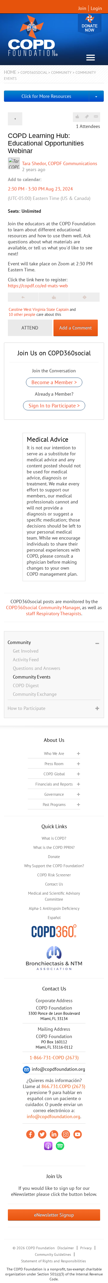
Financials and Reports (54, 784)
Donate (89, 24)
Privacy (86, 1248)
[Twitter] (42, 1134)
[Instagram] (66, 1134)
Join (82, 8)
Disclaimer (65, 1248)
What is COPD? (54, 838)
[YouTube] (77, 1134)
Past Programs (54, 804)
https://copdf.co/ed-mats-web (38, 286)
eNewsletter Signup (54, 1215)
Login (96, 8)
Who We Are (54, 753)
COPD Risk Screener (54, 874)
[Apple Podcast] (48, 1146)
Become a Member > (54, 382)
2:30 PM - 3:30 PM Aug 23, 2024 (40, 189)
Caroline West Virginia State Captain (39, 309)
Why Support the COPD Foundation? (54, 865)
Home (10, 72)
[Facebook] (30, 1134)
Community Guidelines (53, 1254)
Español (54, 917)
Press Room (54, 763)
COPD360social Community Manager (43, 607)
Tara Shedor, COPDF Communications (59, 163)
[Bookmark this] (87, 116)
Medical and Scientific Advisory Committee (54, 896)
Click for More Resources (46, 96)
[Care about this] (77, 116)
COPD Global (54, 773)
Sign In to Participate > (54, 405)
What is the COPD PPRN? (54, 847)
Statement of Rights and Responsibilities (53, 1261)
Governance (54, 794)
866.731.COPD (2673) (63, 1086)
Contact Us (54, 884)
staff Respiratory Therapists (53, 613)
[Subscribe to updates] (96, 116)
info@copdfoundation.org (53, 1116)
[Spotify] (60, 1146)
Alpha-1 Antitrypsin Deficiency (54, 908)
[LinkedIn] (54, 1134)
